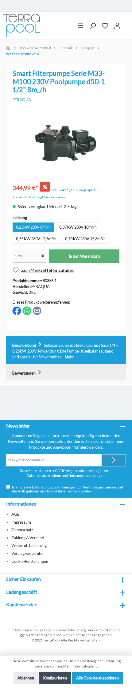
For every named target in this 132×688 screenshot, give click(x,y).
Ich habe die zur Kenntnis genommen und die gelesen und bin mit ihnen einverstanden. (67, 489)
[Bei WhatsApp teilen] (26, 310)
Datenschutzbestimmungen (54, 487)
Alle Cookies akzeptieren (97, 677)
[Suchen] (93, 25)
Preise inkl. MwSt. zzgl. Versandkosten (39, 197)
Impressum (21, 522)
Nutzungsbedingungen (86, 475)
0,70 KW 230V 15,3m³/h (85, 238)
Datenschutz (22, 529)
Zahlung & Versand (27, 537)
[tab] (66, 350)
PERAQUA (22, 99)
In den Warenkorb (84, 256)
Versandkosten (100, 630)
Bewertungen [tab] (24, 373)
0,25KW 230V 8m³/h (33, 227)
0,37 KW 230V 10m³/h (78, 227)
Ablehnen (25, 677)
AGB (21, 491)
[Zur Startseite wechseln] (21, 25)
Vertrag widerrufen (28, 553)
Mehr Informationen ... (80, 666)
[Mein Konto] (117, 25)
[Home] (8, 48)
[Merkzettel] (105, 25)
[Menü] (80, 25)
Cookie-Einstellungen (29, 561)
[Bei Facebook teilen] (16, 310)
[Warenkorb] (126, 23)
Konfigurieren (55, 677)
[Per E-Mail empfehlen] (37, 310)
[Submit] (113, 460)
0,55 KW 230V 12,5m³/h (36, 238)
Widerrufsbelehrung (29, 545)
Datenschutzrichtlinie (44, 475)
